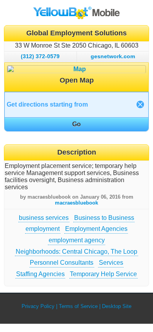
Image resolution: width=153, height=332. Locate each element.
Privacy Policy (38, 306)
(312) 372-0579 (40, 56)
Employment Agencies (96, 228)
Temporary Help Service (103, 274)
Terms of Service (78, 306)
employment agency (77, 240)
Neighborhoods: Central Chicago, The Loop (76, 251)
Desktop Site (116, 306)
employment (43, 228)
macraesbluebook (76, 203)
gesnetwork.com (113, 56)
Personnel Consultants (61, 262)
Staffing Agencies (40, 274)
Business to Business (104, 217)
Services (111, 262)
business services (44, 217)
